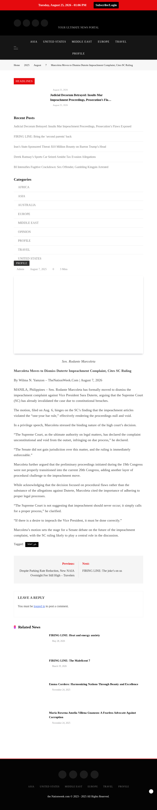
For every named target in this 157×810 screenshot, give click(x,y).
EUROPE (104, 41)
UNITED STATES (54, 41)
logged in (39, 606)
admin (20, 269)
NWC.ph (31, 544)
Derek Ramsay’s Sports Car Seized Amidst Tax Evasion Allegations (55, 156)
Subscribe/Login (106, 5)
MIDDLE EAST (82, 41)
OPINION (24, 231)
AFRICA (23, 187)
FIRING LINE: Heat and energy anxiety (75, 635)
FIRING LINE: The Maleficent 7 (69, 660)
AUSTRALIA (27, 205)
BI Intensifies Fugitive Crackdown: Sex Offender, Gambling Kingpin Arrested (61, 167)
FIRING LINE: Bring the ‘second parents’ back (43, 136)
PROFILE (78, 53)
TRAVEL (121, 41)
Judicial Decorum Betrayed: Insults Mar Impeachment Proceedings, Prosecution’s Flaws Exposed (81, 99)
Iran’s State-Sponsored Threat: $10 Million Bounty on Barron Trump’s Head (60, 146)
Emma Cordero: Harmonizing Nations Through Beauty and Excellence (93, 684)
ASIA (33, 41)
